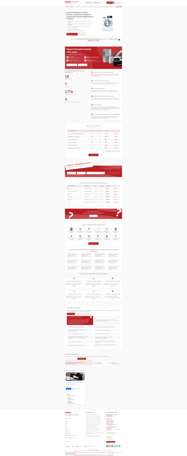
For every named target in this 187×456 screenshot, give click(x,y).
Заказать (115, 133)
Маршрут (69, 388)
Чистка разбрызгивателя (72, 139)
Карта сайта (67, 441)
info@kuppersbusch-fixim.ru (111, 424)
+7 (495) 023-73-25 (88, 2)
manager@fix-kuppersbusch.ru (111, 427)
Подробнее (74, 285)
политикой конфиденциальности (79, 174)
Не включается (86, 196)
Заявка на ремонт (106, 6)
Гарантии (95, 6)
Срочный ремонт (77, 6)
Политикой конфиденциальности (87, 360)
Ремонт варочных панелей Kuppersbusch (93, 420)
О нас (85, 6)
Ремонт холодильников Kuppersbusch (92, 430)
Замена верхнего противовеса (73, 136)
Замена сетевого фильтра (72, 145)
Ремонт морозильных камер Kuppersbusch (93, 428)
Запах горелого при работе (88, 199)
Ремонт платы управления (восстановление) (75, 133)
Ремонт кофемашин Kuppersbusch (92, 414)
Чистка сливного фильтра (72, 142)
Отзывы (88, 6)
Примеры (66, 421)
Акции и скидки (100, 6)
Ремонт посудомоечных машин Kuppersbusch (94, 418)
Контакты (111, 6)
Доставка (92, 6)
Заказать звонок (93, 215)
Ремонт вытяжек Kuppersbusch (91, 426)
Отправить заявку (83, 64)
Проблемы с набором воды (88, 202)
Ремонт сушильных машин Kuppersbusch (93, 435)
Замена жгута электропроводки (73, 148)
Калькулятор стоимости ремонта (70, 435)
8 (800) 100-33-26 (109, 422)
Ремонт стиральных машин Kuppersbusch (93, 416)
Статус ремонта (119, 6)
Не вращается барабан (87, 191)
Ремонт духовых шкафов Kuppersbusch (93, 424)
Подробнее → (116, 188)
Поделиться (107, 446)
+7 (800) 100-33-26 (97, 2)
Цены (82, 6)
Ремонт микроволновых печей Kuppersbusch (94, 422)
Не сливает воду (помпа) (88, 188)
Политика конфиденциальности (93, 449)
